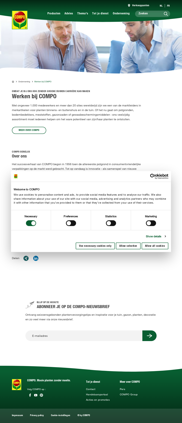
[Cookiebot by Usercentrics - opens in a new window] (152, 176)
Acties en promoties (98, 399)
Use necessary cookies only (95, 246)
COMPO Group (129, 394)
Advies (69, 13)
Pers (122, 389)
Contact (90, 389)
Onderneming (121, 13)
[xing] (26, 258)
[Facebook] (30, 395)
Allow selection (128, 246)
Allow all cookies (155, 246)
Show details (153, 236)
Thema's (82, 13)
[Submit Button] (149, 335)
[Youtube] (36, 395)
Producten (53, 13)
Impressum (17, 415)
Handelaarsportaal (97, 394)
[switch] (71, 223)
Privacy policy (37, 415)
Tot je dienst (100, 13)
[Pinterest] (41, 395)
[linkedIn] (36, 258)
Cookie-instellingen (60, 415)
